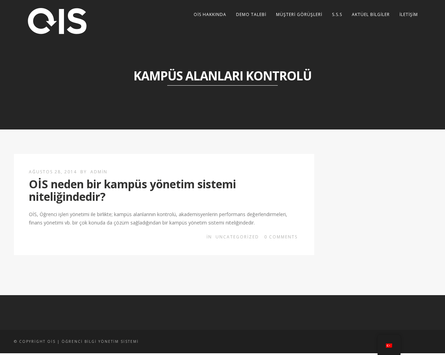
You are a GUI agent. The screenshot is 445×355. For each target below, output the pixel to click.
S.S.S (337, 14)
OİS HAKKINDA (210, 14)
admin (98, 172)
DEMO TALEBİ (251, 14)
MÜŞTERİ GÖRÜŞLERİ (299, 14)
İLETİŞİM (408, 14)
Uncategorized (237, 237)
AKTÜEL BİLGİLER (371, 14)
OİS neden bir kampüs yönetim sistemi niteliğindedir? (132, 190)
